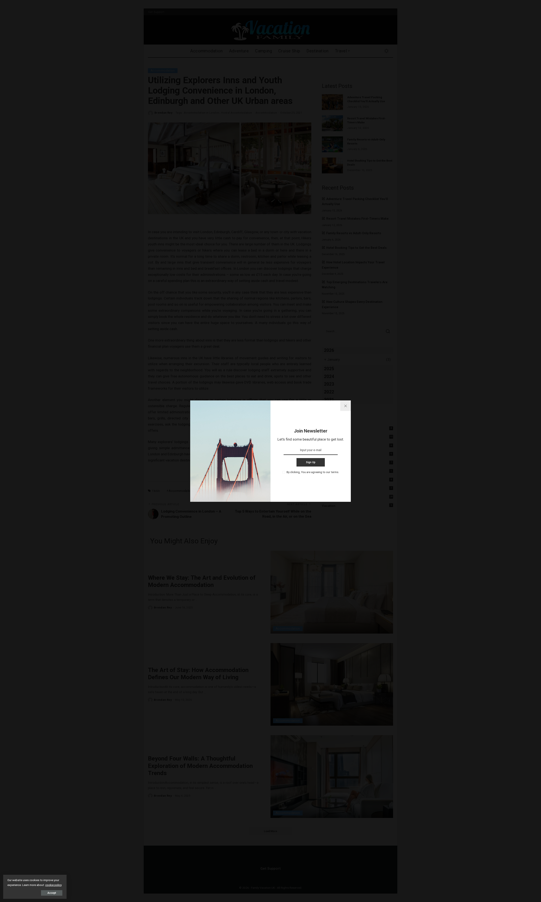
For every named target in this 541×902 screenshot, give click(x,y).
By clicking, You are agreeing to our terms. (313, 472)
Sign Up (311, 462)
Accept (51, 892)
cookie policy (53, 885)
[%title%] (345, 405)
